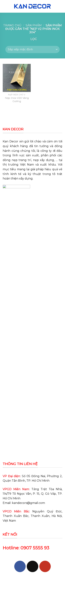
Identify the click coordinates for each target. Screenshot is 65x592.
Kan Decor (10, 141)
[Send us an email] (32, 566)
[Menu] (5, 6)
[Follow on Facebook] (20, 566)
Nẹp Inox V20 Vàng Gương (17, 99)
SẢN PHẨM (34, 25)
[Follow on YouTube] (45, 566)
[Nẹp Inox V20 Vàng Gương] (17, 78)
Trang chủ (12, 25)
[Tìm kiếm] (60, 6)
